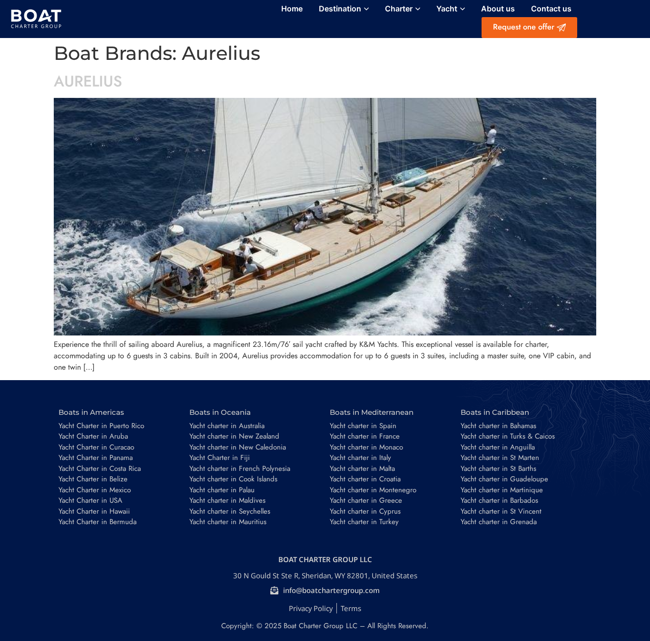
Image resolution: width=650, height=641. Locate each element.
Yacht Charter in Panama (96, 457)
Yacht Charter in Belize (93, 479)
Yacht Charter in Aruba (93, 436)
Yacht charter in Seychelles (229, 511)
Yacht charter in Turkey (364, 522)
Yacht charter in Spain (363, 426)
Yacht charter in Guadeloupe (504, 479)
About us (498, 8)
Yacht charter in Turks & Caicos (508, 436)
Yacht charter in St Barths (498, 468)
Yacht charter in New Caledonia (237, 447)
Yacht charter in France (365, 436)
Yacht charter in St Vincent (501, 511)
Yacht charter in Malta (362, 468)
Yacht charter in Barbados (499, 500)
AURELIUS (88, 81)
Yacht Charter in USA (90, 500)
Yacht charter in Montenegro (373, 490)
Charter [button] (399, 8)
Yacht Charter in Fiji (219, 457)
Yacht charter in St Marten (500, 457)
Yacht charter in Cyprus (365, 511)
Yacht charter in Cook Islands (233, 479)
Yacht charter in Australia (227, 426)
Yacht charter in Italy (360, 457)
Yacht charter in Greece (366, 500)
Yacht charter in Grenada (499, 522)
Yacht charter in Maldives (227, 500)
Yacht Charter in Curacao (96, 447)
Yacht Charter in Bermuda (98, 522)
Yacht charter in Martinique (502, 490)
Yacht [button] (446, 8)
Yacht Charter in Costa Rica (100, 468)
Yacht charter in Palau (222, 490)
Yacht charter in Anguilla (498, 447)
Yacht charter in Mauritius (227, 522)
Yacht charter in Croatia (365, 479)
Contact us (551, 8)
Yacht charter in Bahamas (498, 426)
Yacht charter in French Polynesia (239, 468)
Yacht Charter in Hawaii (94, 511)
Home (292, 8)
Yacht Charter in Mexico (95, 490)
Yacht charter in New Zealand (234, 436)
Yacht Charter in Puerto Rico (101, 426)
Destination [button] (340, 8)
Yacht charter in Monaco (366, 447)
